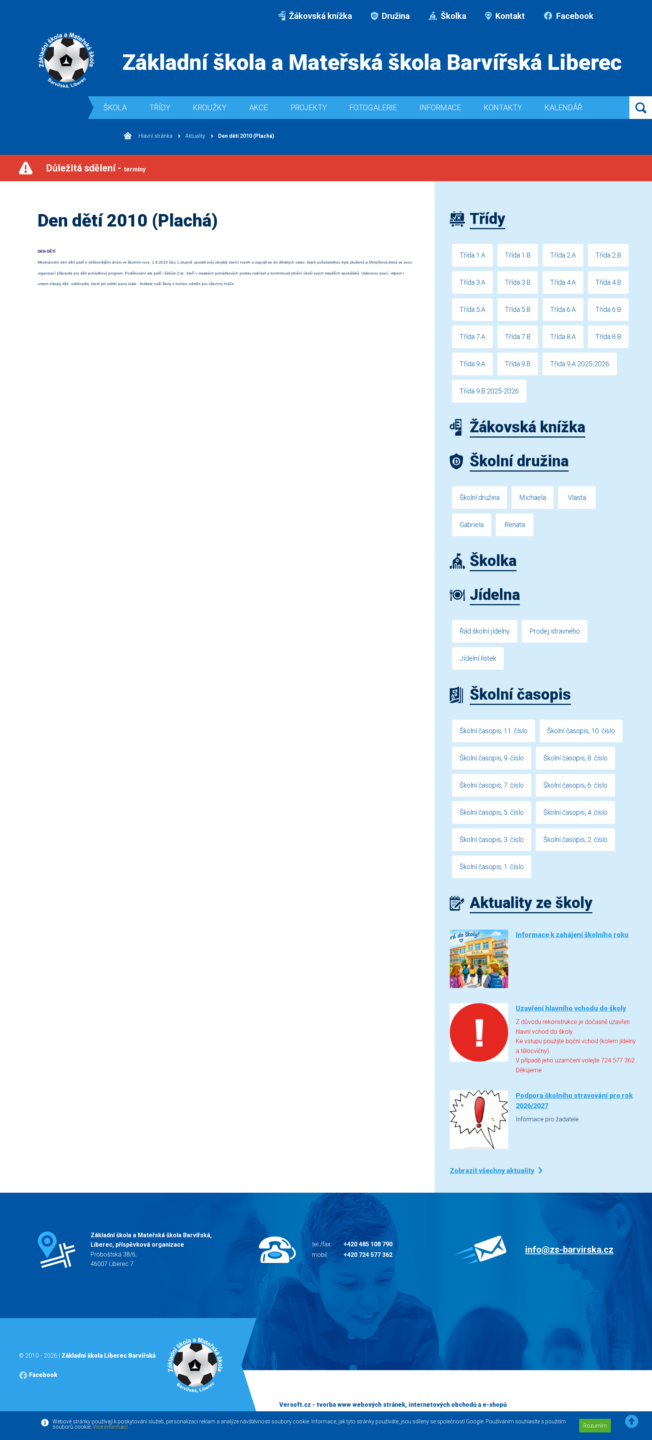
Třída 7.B (518, 337)
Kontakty (503, 107)
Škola (115, 107)
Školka (452, 16)
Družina (395, 16)
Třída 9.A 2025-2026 (579, 364)
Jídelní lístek (478, 658)
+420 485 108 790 (367, 1244)
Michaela (532, 497)
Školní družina (480, 497)
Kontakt (509, 16)
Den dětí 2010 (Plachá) (246, 136)
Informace (440, 107)
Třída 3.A (472, 282)
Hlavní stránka (154, 136)
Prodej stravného (554, 631)
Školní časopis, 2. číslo (575, 839)
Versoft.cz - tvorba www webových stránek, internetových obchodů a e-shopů (393, 1404)
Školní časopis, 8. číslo (575, 758)
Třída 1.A (472, 255)
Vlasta (577, 497)
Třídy (159, 107)
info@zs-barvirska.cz (569, 1249)
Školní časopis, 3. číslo (492, 839)
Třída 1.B (518, 255)
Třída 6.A (563, 309)
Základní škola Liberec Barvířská (108, 1355)
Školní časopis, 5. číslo (492, 812)
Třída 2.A (563, 255)
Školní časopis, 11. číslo (493, 731)
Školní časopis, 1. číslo (492, 867)
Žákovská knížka (319, 16)
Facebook (574, 16)
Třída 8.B (608, 337)
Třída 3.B (518, 282)
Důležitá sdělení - (96, 168)
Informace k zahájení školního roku (572, 935)
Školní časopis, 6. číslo (575, 785)
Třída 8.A (563, 337)
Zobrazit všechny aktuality (492, 1171)
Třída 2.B (608, 255)
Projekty (309, 107)
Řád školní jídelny (485, 631)
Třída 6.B (608, 309)
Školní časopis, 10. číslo (581, 731)
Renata (514, 525)
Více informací (110, 1427)
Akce (258, 107)
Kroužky (209, 107)
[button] (631, 1421)
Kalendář (563, 107)
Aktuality (195, 136)
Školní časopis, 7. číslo (492, 785)
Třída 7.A (472, 337)
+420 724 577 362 (367, 1254)
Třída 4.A (563, 282)
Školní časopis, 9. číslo (492, 758)
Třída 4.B (608, 282)
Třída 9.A (472, 364)
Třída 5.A (472, 309)
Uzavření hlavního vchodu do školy (571, 1008)
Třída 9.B (518, 364)
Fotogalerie (373, 107)
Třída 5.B (518, 309)
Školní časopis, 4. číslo (575, 812)
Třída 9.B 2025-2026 (489, 391)
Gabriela (472, 525)
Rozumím (595, 1426)
